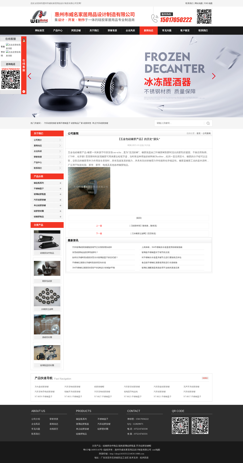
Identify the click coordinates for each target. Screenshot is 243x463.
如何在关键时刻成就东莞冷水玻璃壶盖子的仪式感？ (95, 257)
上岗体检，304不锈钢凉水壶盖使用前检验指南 (162, 247)
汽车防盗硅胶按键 (162, 387)
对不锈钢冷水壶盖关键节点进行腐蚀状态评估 (161, 257)
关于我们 (94, 30)
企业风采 (130, 30)
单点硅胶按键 (40, 205)
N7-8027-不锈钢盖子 (103, 396)
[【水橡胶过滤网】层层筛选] (143, 233)
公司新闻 (207, 133)
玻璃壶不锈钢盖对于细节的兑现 (155, 252)
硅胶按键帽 (99, 387)
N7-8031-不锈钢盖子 (73, 396)
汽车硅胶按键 (50, 123)
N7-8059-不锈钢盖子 (43, 396)
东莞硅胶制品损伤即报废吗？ (85, 252)
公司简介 (38, 140)
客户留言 (185, 30)
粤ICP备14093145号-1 (93, 449)
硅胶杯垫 (87, 123)
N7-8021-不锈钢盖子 (162, 396)
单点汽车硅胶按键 (100, 123)
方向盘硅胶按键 (42, 387)
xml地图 (156, 449)
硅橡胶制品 (39, 216)
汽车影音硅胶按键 (132, 387)
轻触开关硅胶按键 (72, 391)
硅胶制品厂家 (77, 123)
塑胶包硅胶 (47, 281)
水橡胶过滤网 (47, 309)
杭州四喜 (144, 457)
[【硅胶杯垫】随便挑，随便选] (143, 226)
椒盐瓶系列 (39, 183)
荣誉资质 (112, 30)
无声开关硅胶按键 (191, 387)
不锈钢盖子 (39, 188)
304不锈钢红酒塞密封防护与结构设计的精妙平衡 (93, 268)
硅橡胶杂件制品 (47, 253)
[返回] (139, 218)
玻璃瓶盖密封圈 (47, 365)
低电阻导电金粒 (131, 391)
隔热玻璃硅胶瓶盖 (127, 445)
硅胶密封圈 (39, 211)
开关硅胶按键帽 (143, 445)
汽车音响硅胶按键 (72, 387)
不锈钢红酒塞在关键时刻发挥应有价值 (89, 262)
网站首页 (39, 30)
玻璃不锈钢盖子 (63, 123)
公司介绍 (35, 419)
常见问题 (166, 30)
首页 (199, 133)
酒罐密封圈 (47, 337)
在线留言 (54, 429)
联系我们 (189, 3)
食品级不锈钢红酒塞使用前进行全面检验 (159, 262)
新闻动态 (148, 30)
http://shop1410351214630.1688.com (127, 453)
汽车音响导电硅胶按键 (45, 391)
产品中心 (57, 30)
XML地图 (208, 3)
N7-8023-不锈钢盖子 (133, 396)
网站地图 (199, 3)
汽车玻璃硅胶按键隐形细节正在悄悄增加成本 (92, 247)
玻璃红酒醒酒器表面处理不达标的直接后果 (160, 268)
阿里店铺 (76, 30)
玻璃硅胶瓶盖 (40, 194)
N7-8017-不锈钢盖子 (192, 396)
